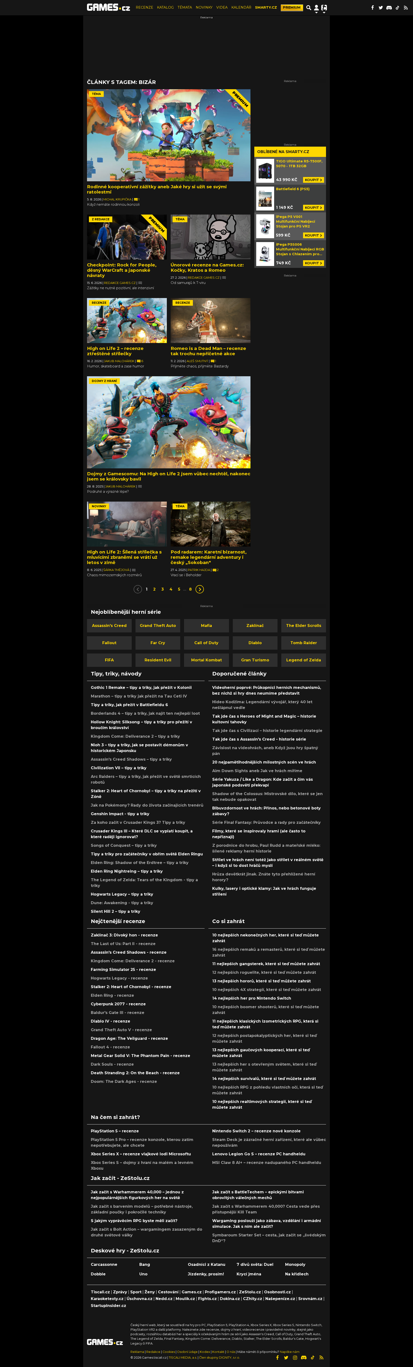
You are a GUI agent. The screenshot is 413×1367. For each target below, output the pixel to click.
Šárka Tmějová (116, 570)
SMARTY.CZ (266, 7)
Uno (143, 1274)
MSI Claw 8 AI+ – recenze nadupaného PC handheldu (266, 1162)
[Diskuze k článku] (140, 283)
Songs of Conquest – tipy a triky (124, 845)
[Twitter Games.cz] (380, 7)
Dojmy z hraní (104, 381)
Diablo (255, 643)
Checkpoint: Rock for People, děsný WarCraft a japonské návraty (122, 270)
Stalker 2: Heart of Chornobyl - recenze (131, 987)
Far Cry (158, 643)
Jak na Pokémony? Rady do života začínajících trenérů (147, 805)
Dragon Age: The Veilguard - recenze (129, 1038)
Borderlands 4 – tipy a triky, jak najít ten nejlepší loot (145, 713)
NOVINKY (204, 7)
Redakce (153, 1352)
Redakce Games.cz (120, 283)
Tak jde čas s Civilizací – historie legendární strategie (267, 730)
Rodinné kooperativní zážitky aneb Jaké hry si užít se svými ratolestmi (157, 189)
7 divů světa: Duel (255, 1264)
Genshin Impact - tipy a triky (120, 814)
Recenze (99, 302)
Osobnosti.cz (277, 1292)
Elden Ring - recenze (112, 995)
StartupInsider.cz (108, 1305)
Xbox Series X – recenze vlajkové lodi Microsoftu (141, 1154)
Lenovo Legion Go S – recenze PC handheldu (258, 1154)
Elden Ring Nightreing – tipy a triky (127, 871)
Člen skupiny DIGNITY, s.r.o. (219, 1357)
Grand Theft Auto (158, 625)
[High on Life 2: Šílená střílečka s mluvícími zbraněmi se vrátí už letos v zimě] (127, 524)
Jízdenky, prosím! (206, 1274)
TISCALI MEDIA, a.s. (183, 1357)
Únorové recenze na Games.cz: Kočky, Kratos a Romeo (207, 267)
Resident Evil (158, 660)
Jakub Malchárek (119, 361)
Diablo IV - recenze (110, 1021)
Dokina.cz (230, 1298)
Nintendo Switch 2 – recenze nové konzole (256, 1131)
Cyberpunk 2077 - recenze (118, 1004)
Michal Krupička (117, 199)
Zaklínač (255, 625)
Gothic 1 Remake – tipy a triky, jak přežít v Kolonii (141, 687)
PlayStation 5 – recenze (115, 1131)
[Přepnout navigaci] (316, 7)
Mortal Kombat (206, 660)
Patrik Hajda (199, 570)
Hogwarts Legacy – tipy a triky (122, 894)
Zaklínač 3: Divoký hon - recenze (124, 935)
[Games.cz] (108, 7)
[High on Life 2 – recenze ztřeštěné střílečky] (127, 320)
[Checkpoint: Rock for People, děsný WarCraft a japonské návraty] (127, 237)
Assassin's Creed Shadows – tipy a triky (131, 759)
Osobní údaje (187, 1352)
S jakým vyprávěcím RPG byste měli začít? (134, 1220)
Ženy (150, 1292)
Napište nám (289, 1352)
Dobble (98, 1274)
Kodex (205, 1352)
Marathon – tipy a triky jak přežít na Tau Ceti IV (139, 696)
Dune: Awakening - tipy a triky (122, 903)
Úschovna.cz (139, 1298)
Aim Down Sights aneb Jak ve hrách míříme (257, 771)
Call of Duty (206, 643)
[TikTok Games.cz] (397, 7)
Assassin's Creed (109, 625)
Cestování (168, 1292)
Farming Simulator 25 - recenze (123, 969)
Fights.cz (207, 1298)
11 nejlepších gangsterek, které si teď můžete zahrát (266, 964)
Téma (96, 94)
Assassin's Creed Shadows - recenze (129, 952)
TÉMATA (185, 7)
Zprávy (120, 1292)
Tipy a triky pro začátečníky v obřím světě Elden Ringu (147, 854)
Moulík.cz (185, 1298)
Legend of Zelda (303, 660)
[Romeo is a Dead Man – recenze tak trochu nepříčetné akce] (210, 320)
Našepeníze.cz (280, 1298)
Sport (135, 1292)
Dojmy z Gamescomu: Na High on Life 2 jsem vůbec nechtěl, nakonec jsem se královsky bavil (168, 476)
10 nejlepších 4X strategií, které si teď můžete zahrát (266, 989)
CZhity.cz (252, 1298)
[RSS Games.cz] (405, 7)
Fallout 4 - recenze (110, 1047)
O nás (231, 1352)
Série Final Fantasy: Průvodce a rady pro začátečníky (266, 822)
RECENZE (144, 7)
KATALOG (165, 7)
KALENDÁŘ (241, 7)
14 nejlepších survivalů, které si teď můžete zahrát (264, 1078)
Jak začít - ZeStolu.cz (120, 1178)
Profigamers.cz (220, 1292)
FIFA (109, 660)
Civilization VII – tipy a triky (119, 768)
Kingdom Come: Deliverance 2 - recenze (133, 961)
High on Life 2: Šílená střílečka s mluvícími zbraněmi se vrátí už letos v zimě (124, 557)
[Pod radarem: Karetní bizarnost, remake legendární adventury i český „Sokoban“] (210, 524)
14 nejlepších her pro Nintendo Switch (251, 998)
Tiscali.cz (100, 1292)
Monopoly (295, 1264)
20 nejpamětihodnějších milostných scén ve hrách (264, 762)
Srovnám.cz (310, 1298)
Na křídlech (297, 1274)
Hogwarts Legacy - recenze (119, 978)
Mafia (206, 625)
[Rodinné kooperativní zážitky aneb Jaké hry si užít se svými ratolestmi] (168, 135)
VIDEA (222, 7)
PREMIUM (292, 7)
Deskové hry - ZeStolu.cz (125, 1250)
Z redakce (100, 219)
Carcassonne (104, 1264)
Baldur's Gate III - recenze (117, 1012)
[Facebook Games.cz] (372, 7)
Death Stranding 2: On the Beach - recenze (135, 1073)
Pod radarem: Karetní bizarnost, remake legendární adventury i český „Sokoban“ (209, 557)
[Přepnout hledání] (309, 7)
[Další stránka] (200, 589)
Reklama (137, 1352)
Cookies (169, 1352)
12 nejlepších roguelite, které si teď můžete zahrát (264, 972)
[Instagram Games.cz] (295, 1357)
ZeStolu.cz (250, 1292)
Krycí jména (249, 1274)
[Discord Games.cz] (389, 7)
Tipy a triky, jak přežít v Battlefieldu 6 (129, 705)
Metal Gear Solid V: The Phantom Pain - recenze (140, 1055)
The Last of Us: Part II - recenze (123, 943)
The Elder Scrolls (303, 625)
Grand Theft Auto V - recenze (121, 1030)
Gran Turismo (255, 660)
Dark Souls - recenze (112, 1064)
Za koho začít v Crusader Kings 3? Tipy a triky (138, 822)
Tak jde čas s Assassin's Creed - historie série (259, 739)
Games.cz (192, 1292)
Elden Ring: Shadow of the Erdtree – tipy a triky (140, 862)
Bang (144, 1264)
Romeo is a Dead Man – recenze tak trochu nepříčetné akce (208, 351)
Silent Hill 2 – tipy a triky (115, 911)
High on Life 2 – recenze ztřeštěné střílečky (115, 351)
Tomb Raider (303, 643)
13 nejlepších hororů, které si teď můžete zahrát (261, 981)
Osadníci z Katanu (206, 1264)
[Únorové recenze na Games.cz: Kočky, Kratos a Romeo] (210, 237)
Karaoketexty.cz (107, 1298)
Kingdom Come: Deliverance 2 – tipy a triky (135, 736)
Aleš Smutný (198, 361)
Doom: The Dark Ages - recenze (124, 1081)
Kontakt (218, 1352)
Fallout (109, 643)
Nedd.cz (164, 1298)
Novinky (99, 506)
